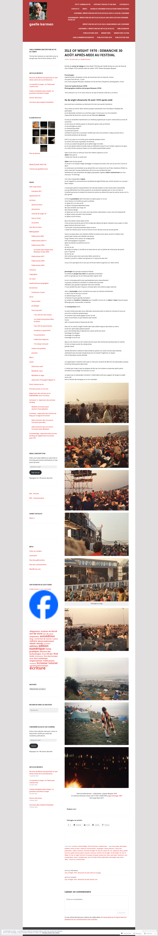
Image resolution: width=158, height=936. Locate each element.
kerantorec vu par (121, 33)
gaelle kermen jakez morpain (80, 853)
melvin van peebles (39, 348)
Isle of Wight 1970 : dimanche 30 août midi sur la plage (83, 872)
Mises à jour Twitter (37, 165)
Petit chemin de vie (82, 4)
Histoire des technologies (40, 652)
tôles (66, 859)
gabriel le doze (118, 851)
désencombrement (46, 641)
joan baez (114, 855)
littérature (94, 846)
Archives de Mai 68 (49, 631)
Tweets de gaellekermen (38, 169)
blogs (32, 639)
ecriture (74, 846)
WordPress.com (35, 569)
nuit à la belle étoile (94, 857)
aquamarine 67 (34, 196)
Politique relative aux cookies (51, 933)
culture (33, 641)
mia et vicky (36, 218)
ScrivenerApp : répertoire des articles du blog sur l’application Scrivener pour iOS (98, 19)
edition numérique (38, 647)
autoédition (47, 636)
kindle (32, 656)
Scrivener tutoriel (47, 663)
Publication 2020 (122, 37)
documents (36, 209)
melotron (121, 855)
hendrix (99, 853)
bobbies (67, 848)
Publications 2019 (104, 37)
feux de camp (102, 851)
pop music (120, 857)
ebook (33, 643)
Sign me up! (35, 472)
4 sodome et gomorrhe (42, 330)
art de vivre (36, 633)
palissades (105, 857)
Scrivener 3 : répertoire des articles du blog (96, 29)
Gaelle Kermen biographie (83, 37)
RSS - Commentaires (36, 498)
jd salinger (35, 306)
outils (31, 362)
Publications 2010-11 (39, 241)
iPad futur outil (37, 366)
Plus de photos (34, 153)
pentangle (112, 857)
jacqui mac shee (104, 855)
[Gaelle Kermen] (43, 618)
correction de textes (43, 639)
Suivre (33, 746)
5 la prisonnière (39, 335)
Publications (103, 846)
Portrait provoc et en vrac (105, 4)
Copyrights (124, 4)
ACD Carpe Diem (35, 187)
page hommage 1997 (115, 796)
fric (111, 851)
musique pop (82, 857)
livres (31, 297)
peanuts (35, 353)
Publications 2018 (90, 33)
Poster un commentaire (77, 859)
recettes (33, 663)
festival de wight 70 (90, 851)
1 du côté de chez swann (43, 315)
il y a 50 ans (47, 654)
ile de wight (106, 853)
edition (34, 646)
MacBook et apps (38, 375)
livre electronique (51, 656)
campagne (99, 848)
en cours (32, 279)
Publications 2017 (38, 256)
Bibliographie (123, 29)
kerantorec (106, 33)
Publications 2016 (38, 245)
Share (31, 518)
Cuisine (55, 639)
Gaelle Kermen (85, 59)
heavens (93, 853)
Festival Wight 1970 (84, 846)
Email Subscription (37, 454)
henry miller (36, 301)
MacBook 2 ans (37, 371)
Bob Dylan (123, 846)
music (76, 857)
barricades (115, 846)
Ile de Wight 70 (116, 853)
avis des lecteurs (35, 227)
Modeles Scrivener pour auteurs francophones (109, 9)
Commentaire (121, 913)
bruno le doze (75, 848)
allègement (35, 631)
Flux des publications (37, 560)
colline (74, 851)
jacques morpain (92, 855)
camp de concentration (88, 848)
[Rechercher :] (43, 710)
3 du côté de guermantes (43, 326)
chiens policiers (109, 848)
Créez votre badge (45, 589)
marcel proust (37, 310)
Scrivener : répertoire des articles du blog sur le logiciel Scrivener (101, 13)
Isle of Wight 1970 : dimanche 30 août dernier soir (81, 878)
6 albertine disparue (41, 339)
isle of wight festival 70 (79, 855)
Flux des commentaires (37, 565)
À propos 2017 (37, 191)
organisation (36, 660)
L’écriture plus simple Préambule (41, 102)
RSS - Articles (34, 494)
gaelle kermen (41, 24)
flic (108, 851)
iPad (55, 653)
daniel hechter (37, 205)
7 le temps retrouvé (41, 344)
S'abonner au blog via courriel (42, 727)
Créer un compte (35, 551)
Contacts (75, 9)
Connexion (33, 556)
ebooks (39, 643)
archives (32, 200)
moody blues (69, 857)
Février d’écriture (35, 98)
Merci (85, 9)
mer (126, 855)
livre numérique (41, 658)
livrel (31, 658)
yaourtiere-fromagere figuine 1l (43, 380)
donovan (80, 851)
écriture (38, 668)
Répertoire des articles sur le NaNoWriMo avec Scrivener (106, 24)
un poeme (35, 223)
